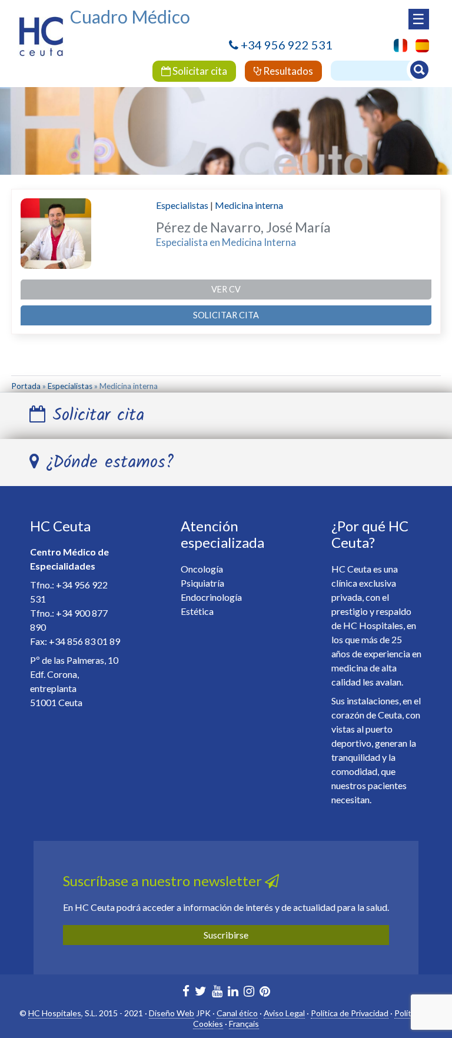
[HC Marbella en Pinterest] (265, 992)
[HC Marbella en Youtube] (217, 992)
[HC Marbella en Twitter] (200, 992)
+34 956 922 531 (287, 45)
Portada (26, 386)
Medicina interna (249, 205)
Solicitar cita (199, 71)
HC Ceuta (60, 525)
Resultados (287, 71)
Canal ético (237, 1013)
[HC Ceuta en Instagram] (249, 992)
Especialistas (182, 205)
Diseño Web (171, 1013)
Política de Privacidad (349, 1013)
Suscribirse (226, 934)
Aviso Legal (284, 1013)
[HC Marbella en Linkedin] (233, 992)
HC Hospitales (54, 1013)
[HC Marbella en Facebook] (186, 992)
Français (244, 1024)
